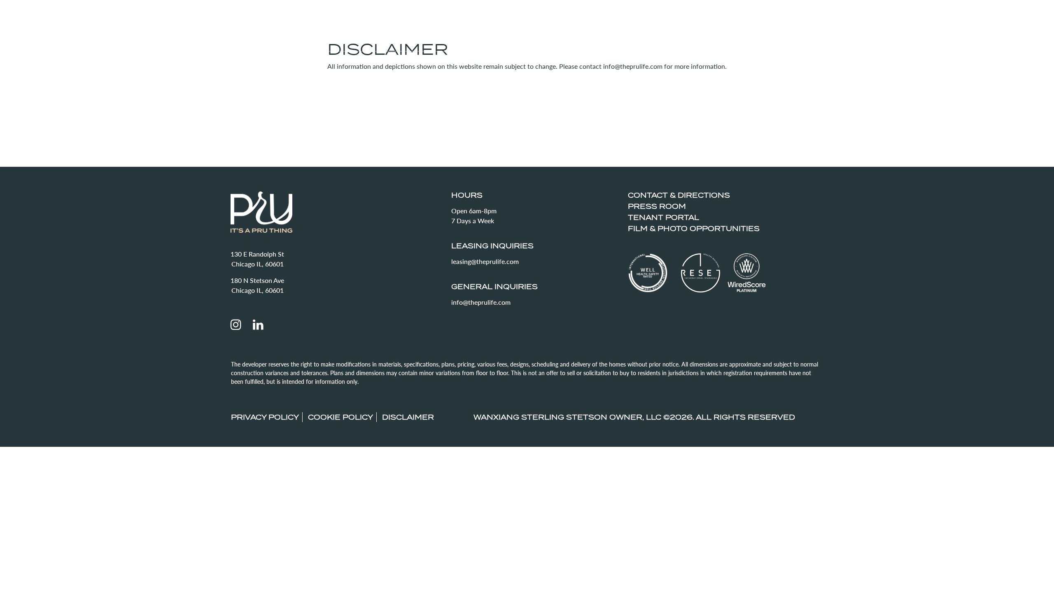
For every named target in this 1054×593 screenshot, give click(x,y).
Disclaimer (408, 417)
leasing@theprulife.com (485, 261)
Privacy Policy (265, 417)
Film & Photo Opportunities (694, 228)
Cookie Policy (340, 417)
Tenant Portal (663, 217)
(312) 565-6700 (981, 37)
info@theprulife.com (481, 302)
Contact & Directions (679, 195)
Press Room (657, 206)
